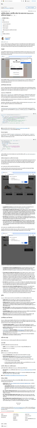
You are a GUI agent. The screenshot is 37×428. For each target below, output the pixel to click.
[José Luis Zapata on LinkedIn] (6, 39)
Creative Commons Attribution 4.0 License (19, 407)
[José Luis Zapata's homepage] (9, 39)
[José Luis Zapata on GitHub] (5, 39)
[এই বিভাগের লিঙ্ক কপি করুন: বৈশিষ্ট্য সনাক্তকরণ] (9, 106)
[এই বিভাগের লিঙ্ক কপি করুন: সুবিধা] (5, 295)
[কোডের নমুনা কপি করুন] (35, 113)
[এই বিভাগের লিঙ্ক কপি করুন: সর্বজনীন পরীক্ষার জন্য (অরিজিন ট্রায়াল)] (17, 366)
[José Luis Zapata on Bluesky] (7, 39)
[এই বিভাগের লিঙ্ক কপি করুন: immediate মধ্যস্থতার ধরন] (12, 92)
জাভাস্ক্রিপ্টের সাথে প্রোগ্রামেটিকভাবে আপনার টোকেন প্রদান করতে (15, 375)
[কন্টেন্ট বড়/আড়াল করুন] (9, 18)
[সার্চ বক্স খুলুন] (21, 1)
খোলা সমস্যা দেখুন (3, 417)
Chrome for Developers (4, 11)
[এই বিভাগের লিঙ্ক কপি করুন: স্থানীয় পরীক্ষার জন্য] (9, 351)
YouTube (26, 417)
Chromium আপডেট (15, 415)
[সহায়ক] (34, 11)
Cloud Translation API (7, 8)
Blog (2, 3)
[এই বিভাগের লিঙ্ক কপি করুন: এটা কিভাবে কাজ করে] (12, 85)
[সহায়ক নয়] (35, 11)
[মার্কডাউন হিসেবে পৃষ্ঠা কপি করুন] (14, 15)
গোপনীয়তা (5, 423)
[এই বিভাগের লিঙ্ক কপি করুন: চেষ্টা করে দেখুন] (9, 337)
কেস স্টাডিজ (14, 417)
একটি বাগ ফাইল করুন (4, 415)
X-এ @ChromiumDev (28, 415)
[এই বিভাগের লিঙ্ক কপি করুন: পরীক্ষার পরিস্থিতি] (8, 378)
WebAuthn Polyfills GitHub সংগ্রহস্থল (22, 128)
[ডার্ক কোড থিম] (33, 113)
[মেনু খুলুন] (1, 1)
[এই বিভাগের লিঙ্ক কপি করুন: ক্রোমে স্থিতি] (6, 342)
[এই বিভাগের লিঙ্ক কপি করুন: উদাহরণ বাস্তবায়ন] (8, 132)
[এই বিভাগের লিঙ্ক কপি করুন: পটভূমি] (5, 49)
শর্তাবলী (2, 423)
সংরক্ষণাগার (14, 418)
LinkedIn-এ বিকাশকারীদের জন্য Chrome (30, 418)
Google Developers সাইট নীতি (18, 408)
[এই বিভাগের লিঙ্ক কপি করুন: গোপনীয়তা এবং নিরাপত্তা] (13, 317)
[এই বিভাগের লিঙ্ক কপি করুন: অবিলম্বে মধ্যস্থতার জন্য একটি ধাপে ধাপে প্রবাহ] (19, 158)
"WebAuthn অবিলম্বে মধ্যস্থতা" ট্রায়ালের (26, 369)
